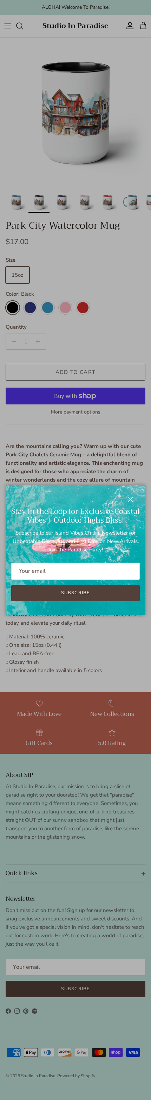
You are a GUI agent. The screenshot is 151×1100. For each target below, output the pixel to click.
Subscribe (75, 593)
